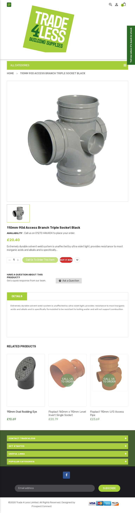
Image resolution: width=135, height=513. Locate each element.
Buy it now (66, 260)
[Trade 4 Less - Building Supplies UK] (103, 503)
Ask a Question (70, 280)
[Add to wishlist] (77, 260)
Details (17, 296)
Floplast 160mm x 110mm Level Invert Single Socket (67, 413)
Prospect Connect (42, 506)
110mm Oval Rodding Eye (22, 411)
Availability (14, 233)
